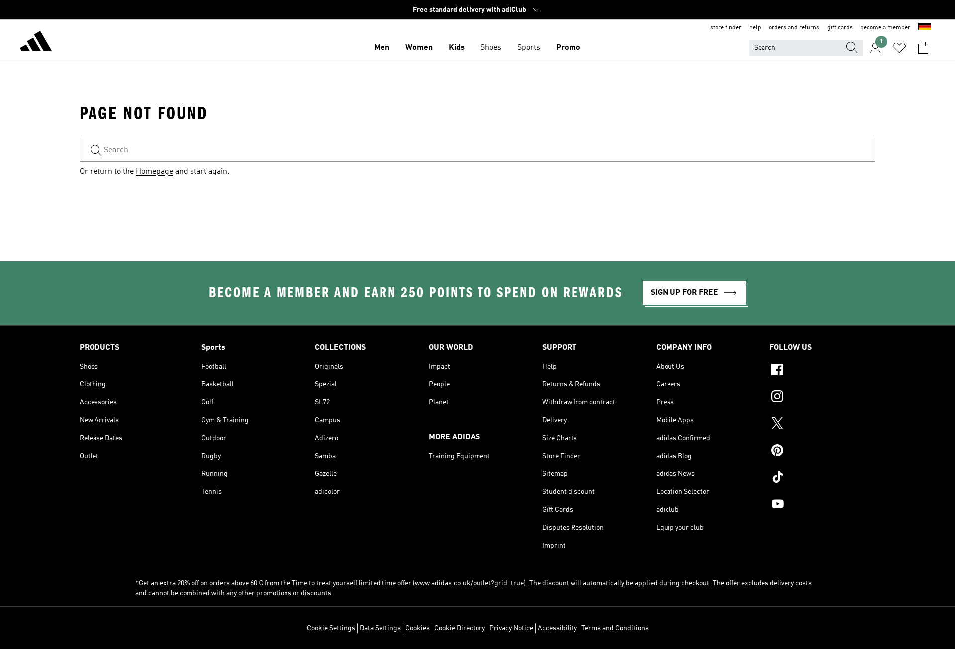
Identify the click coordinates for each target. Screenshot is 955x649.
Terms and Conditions (615, 628)
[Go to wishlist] (899, 48)
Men (381, 48)
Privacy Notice (511, 628)
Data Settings (380, 628)
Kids (457, 48)
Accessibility (557, 628)
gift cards (840, 28)
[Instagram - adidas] (822, 397)
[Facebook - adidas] (822, 371)
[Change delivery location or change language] (924, 28)
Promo (568, 48)
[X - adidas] (822, 424)
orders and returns (794, 28)
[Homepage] (36, 43)
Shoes (490, 48)
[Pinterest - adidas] (822, 451)
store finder (725, 28)
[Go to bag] (923, 48)
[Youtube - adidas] (822, 505)
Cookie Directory (459, 628)
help (755, 28)
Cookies (417, 628)
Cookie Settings (331, 628)
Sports (528, 48)
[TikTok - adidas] (822, 478)
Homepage (154, 172)
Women (419, 48)
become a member (885, 28)
